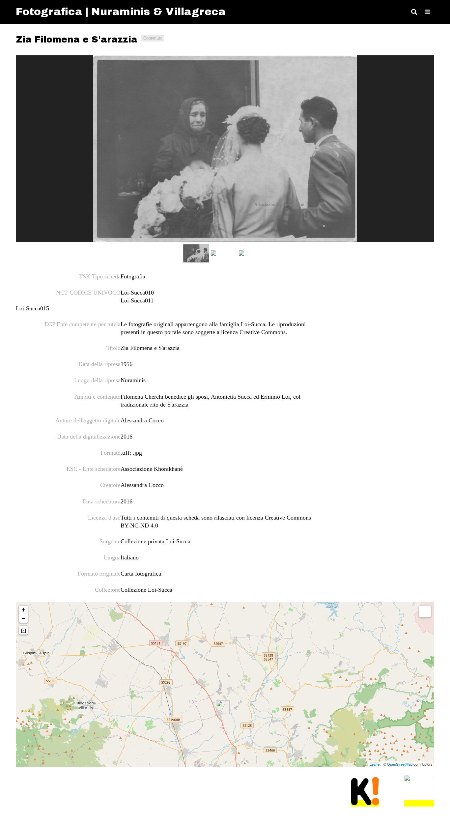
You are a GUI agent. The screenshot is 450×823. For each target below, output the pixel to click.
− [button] (23, 618)
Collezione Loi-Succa (146, 589)
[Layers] (425, 611)
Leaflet (375, 764)
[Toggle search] (414, 12)
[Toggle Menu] (427, 12)
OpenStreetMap (399, 764)
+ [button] (23, 609)
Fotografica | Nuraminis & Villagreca (121, 11)
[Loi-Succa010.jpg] (225, 148)
